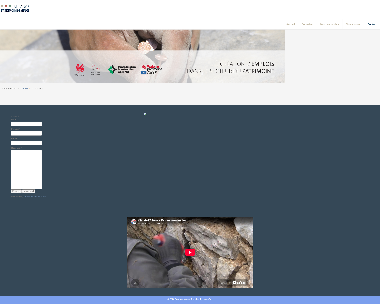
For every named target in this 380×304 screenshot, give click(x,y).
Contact (372, 24)
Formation (307, 24)
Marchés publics (329, 24)
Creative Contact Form (35, 196)
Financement (353, 24)
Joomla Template (191, 299)
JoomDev (208, 299)
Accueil (290, 24)
